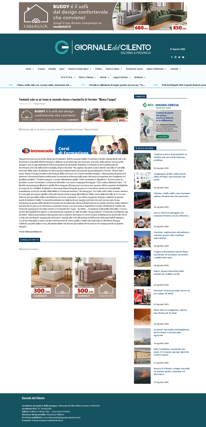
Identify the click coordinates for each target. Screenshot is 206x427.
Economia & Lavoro (134, 69)
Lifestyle (174, 69)
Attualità (52, 69)
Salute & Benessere (155, 69)
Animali (103, 77)
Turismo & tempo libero (78, 69)
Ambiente (138, 77)
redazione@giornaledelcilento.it (47, 420)
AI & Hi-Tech (66, 77)
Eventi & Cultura (112, 69)
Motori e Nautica (86, 77)
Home (28, 69)
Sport (61, 69)
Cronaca (41, 69)
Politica (98, 69)
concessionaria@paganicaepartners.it (61, 417)
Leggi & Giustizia (120, 77)
